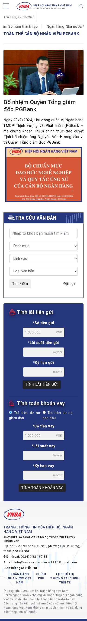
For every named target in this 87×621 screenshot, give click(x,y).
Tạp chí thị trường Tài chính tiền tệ (64, 578)
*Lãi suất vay (43, 446)
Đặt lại (69, 283)
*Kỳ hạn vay (43, 466)
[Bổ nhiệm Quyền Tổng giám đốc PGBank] (43, 77)
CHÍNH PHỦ (41, 576)
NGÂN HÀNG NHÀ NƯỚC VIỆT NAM (20, 578)
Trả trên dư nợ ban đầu (57, 415)
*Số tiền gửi (43, 323)
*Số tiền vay (44, 426)
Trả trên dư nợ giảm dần (24, 415)
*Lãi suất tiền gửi (43, 342)
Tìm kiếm (20, 283)
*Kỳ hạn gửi (43, 362)
